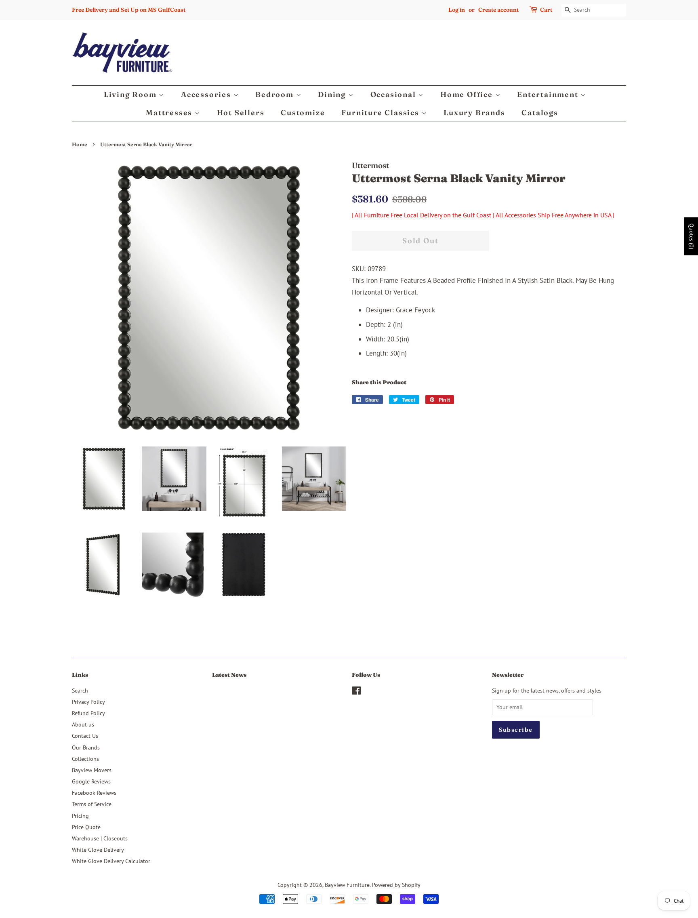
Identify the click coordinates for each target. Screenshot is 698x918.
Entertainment (548, 94)
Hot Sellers (241, 112)
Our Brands (86, 747)
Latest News (229, 674)
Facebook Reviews (94, 792)
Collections (85, 758)
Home (79, 144)
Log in (456, 9)
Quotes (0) (691, 236)
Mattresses (170, 112)
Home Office (467, 94)
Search (80, 690)
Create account (498, 9)
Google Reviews (91, 781)
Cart (546, 9)
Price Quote (86, 827)
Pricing (80, 815)
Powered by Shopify (396, 885)
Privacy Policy (88, 701)
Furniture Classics (381, 112)
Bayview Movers (91, 770)
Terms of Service (91, 804)
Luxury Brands (474, 112)
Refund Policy (88, 713)
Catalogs (539, 112)
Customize (303, 112)
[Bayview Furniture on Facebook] (356, 692)
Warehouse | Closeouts (100, 838)
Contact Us (85, 735)
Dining (333, 94)
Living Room (131, 94)
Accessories (207, 94)
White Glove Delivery (98, 849)
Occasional (394, 94)
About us (83, 724)
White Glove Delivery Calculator (111, 861)
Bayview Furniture (347, 885)
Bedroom (275, 94)
